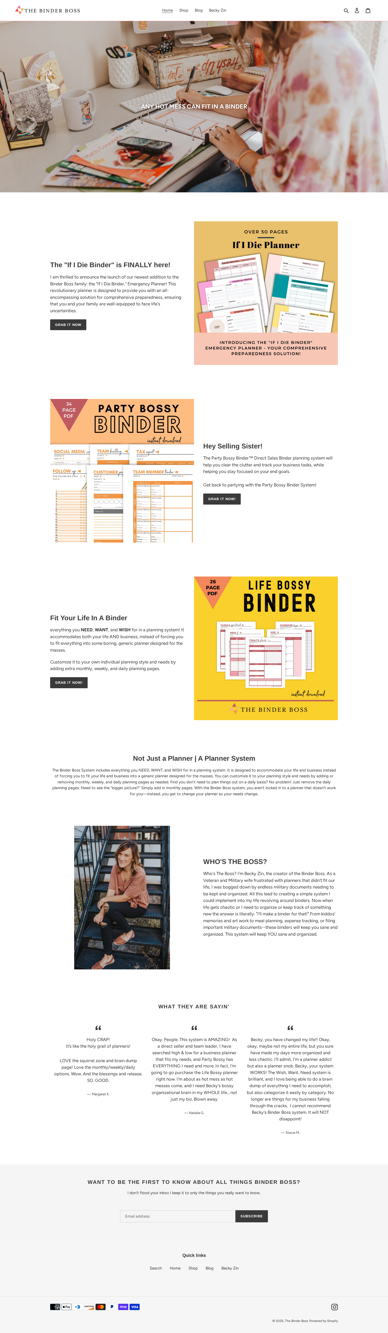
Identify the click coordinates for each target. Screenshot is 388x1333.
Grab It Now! (222, 499)
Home (175, 1268)
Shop (193, 1268)
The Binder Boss (296, 1321)
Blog (210, 1268)
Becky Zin (230, 1268)
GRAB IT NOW (68, 325)
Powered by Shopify (323, 1321)
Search (156, 1268)
